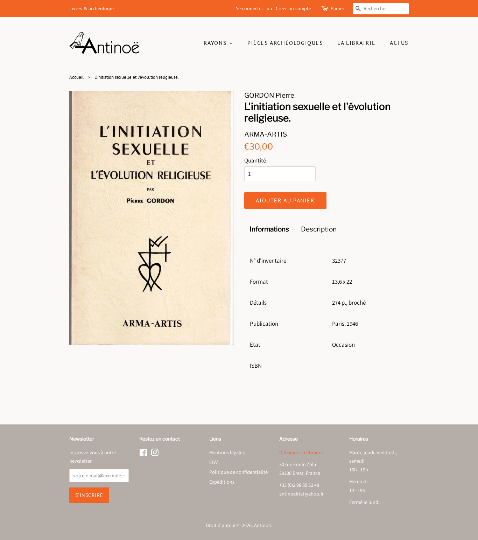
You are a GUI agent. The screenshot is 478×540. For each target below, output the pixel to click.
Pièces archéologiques (285, 42)
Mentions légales (227, 452)
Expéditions (221, 481)
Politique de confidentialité (238, 472)
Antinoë (262, 525)
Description (319, 229)
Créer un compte (293, 8)
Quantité (255, 160)
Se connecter (249, 8)
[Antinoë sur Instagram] (155, 453)
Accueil (76, 77)
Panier (337, 8)
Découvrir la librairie (301, 452)
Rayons (216, 42)
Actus (399, 42)
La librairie (356, 42)
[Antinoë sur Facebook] (143, 453)
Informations (269, 229)
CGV (213, 462)
